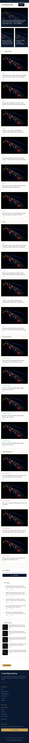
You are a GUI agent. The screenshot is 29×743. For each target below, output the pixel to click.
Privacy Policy (4, 714)
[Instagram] (5, 682)
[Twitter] (3, 682)
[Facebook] (1, 682)
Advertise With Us (5, 707)
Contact (3, 711)
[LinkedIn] (8, 682)
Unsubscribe (3, 719)
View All (24, 221)
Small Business (4, 696)
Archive (2, 709)
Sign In (21, 4)
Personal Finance (4, 691)
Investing (3, 698)
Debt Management (5, 693)
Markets (3, 700)
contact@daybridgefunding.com (15, 740)
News (2, 689)
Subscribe (15, 575)
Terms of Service (4, 716)
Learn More (7, 665)
